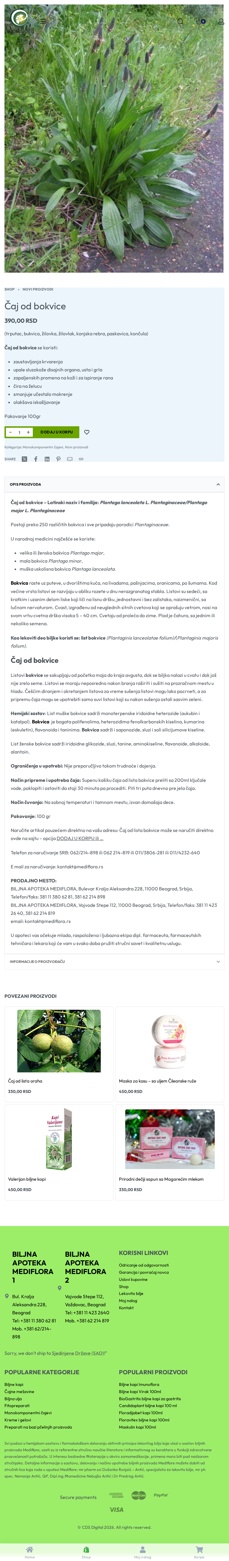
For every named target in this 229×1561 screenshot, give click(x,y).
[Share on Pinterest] (58, 459)
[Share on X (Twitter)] (24, 459)
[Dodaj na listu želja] (87, 432)
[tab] (114, 484)
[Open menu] (43, 21)
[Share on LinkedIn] (47, 459)
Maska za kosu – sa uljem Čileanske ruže (157, 1081)
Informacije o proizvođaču (37, 961)
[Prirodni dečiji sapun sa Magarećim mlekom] (170, 1139)
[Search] (180, 21)
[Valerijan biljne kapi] (59, 1139)
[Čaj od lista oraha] (59, 1041)
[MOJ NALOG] (221, 21)
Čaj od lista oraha (25, 1081)
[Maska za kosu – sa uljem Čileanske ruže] (170, 1041)
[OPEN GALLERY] (114, 138)
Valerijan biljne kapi (27, 1179)
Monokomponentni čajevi (43, 447)
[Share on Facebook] (35, 459)
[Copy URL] (81, 459)
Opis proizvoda (25, 484)
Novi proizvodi (38, 289)
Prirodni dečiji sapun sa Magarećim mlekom (161, 1179)
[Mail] (69, 459)
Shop (9, 289)
